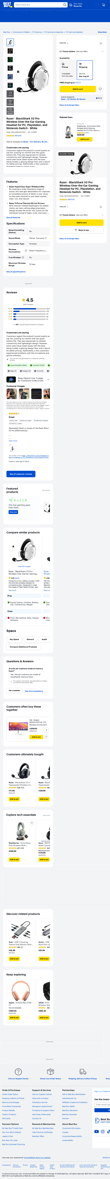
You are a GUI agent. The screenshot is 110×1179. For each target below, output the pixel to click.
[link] (20, 474)
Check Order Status (10, 1094)
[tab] (14, 639)
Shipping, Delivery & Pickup (13, 1098)
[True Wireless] (23, 257)
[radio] (68, 70)
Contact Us (36, 1118)
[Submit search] (65, 5)
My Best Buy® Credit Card (12, 1128)
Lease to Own (7, 1136)
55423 (78, 83)
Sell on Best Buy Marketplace (73, 1094)
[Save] (100, 89)
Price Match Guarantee (11, 1106)
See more (12, 590)
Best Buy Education (70, 1110)
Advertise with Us (69, 1098)
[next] (48, 439)
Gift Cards (6, 1118)
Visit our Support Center (42, 1094)
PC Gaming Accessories (53, 32)
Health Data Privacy (52, 1166)
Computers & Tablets (21, 32)
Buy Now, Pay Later (10, 1140)
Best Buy (6, 32)
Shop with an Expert (40, 1098)
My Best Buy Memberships (42, 1128)
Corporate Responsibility (72, 1136)
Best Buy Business (69, 1114)
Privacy (25, 1165)
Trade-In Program (9, 1114)
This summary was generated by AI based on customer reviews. (27, 359)
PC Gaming (36, 32)
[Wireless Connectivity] (26, 251)
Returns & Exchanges (10, 1102)
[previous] (8, 439)
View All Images (24, 566)
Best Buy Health (68, 1106)
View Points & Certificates (42, 1132)
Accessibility (6, 1165)
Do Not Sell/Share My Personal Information (67, 1166)
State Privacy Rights (42, 1166)
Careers (65, 1132)
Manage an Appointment (42, 1106)
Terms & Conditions (17, 1166)
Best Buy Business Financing (13, 1144)
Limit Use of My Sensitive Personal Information (88, 1166)
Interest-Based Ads (33, 1166)
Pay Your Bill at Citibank (11, 1132)
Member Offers (38, 1136)
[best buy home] (7, 5)
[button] (101, 43)
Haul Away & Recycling (41, 1114)
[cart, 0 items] (103, 4)
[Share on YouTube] (96, 1131)
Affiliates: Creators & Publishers (74, 1102)
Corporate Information (71, 1128)
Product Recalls (8, 1110)
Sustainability (67, 1140)
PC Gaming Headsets (74, 32)
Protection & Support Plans (43, 1110)
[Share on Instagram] (102, 1131)
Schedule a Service (39, 1102)
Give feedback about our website (37, 1158)
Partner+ (65, 1118)
